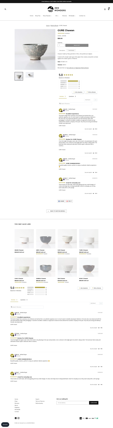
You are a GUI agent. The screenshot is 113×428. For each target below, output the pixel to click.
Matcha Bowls (54, 25)
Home (48, 25)
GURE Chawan (62, 125)
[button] (94, 129)
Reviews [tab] (62, 96)
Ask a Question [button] (78, 92)
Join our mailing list (62, 399)
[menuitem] (30, 16)
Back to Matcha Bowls (57, 211)
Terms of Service (40, 401)
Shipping (17, 407)
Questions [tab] (71, 96)
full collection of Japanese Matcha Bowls (78, 68)
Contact (17, 411)
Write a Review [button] (92, 92)
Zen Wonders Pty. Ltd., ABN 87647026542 (26, 423)
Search (37, 399)
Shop (16, 401)
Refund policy (39, 403)
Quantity (60, 42)
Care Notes (71, 50)
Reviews (17, 403)
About (16, 405)
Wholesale (17, 409)
